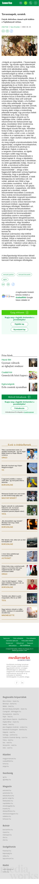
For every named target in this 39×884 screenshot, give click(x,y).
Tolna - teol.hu (8, 740)
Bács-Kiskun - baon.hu (11, 701)
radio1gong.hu (8, 869)
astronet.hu (7, 790)
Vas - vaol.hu (7, 742)
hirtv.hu (5, 764)
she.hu (5, 840)
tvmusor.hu (7, 819)
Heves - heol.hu (8, 724)
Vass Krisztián (15, 27)
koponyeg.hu (7, 853)
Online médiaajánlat (18, 638)
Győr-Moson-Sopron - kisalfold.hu (15, 719)
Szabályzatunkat (29, 412)
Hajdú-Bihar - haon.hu (11, 722)
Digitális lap (19, 324)
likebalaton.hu (8, 801)
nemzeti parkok (8, 274)
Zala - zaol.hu (7, 748)
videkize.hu (7, 816)
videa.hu (6, 856)
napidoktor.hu (8, 803)
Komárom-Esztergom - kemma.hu (15, 730)
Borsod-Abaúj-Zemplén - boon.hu (15, 709)
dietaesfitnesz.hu (9, 811)
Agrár (5, 279)
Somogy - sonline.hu (10, 735)
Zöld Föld (5, 27)
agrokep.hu (7, 780)
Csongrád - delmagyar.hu (12, 711)
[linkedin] (22, 682)
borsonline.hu (8, 830)
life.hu (5, 837)
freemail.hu (7, 851)
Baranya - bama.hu (10, 704)
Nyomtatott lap (19, 329)
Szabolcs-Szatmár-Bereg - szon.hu (15, 737)
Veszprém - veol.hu (10, 745)
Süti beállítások (25, 645)
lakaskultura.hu (8, 796)
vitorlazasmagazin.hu (10, 814)
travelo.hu (6, 809)
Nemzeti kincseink (24, 274)
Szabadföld (21, 297)
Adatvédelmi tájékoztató (12, 640)
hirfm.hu (6, 872)
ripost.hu (6, 832)
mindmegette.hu (9, 806)
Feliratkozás (19, 408)
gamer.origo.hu (8, 798)
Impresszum (6, 638)
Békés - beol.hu (8, 706)
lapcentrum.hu (8, 858)
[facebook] (17, 682)
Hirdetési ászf (9, 643)
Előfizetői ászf (20, 643)
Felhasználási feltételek (27, 640)
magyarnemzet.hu (9, 758)
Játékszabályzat (12, 645)
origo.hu (6, 766)
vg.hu (5, 777)
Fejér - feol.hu (8, 717)
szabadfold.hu (8, 761)
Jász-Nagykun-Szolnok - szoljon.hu (15, 727)
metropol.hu (7, 835)
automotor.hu (8, 793)
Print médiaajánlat (31, 638)
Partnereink (30, 643)
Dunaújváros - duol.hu (11, 714)
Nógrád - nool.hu (9, 732)
